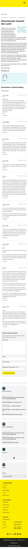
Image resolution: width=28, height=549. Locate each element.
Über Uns (5, 485)
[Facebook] (8, 534)
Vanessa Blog (6, 512)
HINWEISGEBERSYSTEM (9, 540)
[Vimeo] (20, 534)
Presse (4, 492)
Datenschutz (21, 540)
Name (4, 356)
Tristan (7, 122)
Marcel (4, 80)
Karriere (4, 487)
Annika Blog (5, 502)
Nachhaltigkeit (6, 490)
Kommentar (5, 339)
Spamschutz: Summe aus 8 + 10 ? (10, 367)
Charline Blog (6, 504)
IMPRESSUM (14, 543)
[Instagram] (10, 534)
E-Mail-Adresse (6, 361)
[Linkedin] (15, 534)
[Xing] (13, 534)
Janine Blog (5, 507)
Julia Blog (5, 509)
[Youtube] (17, 534)
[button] (23, 3)
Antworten (4, 115)
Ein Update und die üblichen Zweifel (10, 442)
